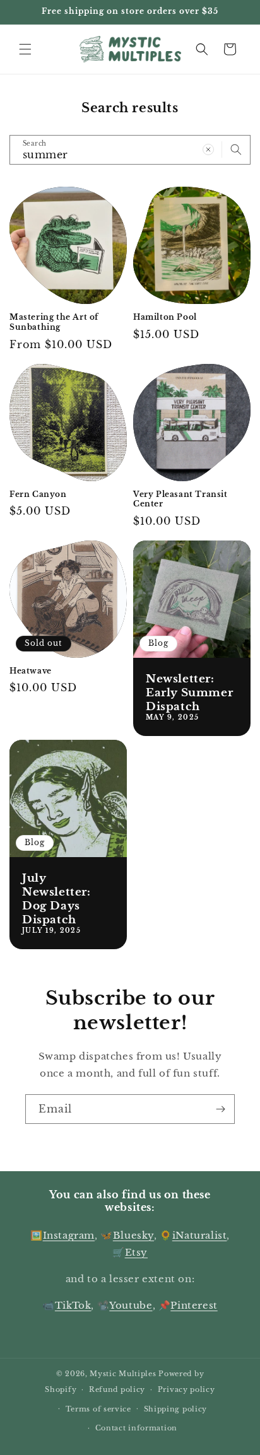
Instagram (69, 1235)
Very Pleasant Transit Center (180, 499)
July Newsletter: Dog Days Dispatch (56, 899)
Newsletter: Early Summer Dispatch (189, 692)
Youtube (130, 1305)
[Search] (236, 149)
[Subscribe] (220, 1109)
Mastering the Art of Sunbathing (53, 322)
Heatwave (30, 670)
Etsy (136, 1252)
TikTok (73, 1305)
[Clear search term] (208, 149)
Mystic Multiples (123, 1373)
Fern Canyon (38, 494)
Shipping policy (176, 1409)
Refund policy (117, 1389)
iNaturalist (199, 1235)
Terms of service (98, 1409)
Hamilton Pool (165, 317)
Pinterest (193, 1305)
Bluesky (133, 1235)
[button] (25, 49)
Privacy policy (186, 1389)
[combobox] (130, 150)
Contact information (136, 1427)
